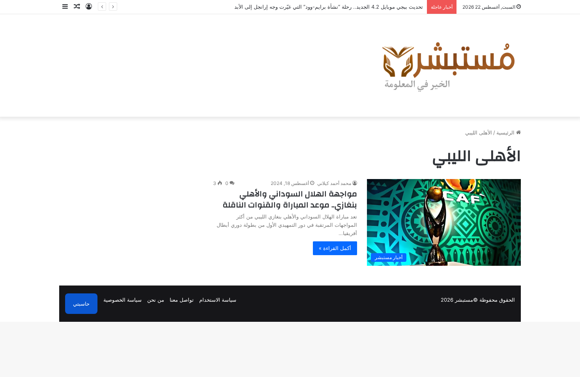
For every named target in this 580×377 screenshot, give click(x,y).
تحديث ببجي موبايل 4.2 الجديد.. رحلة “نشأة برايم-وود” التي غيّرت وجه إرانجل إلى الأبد (328, 7)
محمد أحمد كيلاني (334, 183)
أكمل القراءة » (335, 248)
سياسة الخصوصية (122, 300)
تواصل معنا (182, 300)
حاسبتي (81, 303)
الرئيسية (506, 132)
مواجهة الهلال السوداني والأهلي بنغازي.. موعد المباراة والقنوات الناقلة (290, 199)
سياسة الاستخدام (217, 300)
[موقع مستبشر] (446, 65)
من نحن (155, 300)
